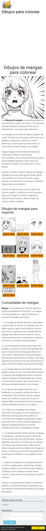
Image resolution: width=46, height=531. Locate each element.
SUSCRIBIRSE (9, 522)
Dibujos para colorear (21, 12)
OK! (38, 528)
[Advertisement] (23, 39)
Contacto (5, 505)
